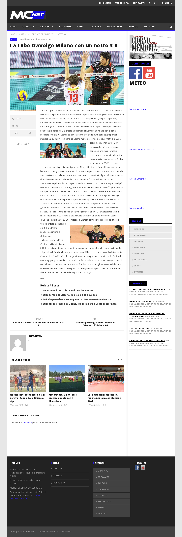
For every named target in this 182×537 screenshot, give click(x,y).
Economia (65, 26)
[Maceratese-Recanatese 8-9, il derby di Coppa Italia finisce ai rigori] (28, 378)
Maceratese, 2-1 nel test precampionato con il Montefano (63, 398)
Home (13, 26)
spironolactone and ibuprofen (147, 340)
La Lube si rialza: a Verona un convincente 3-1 (38, 322)
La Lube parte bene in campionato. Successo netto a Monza (77, 299)
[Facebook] (149, 2)
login (168, 3)
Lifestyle (150, 26)
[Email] (29, 340)
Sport (81, 26)
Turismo (133, 26)
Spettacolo (114, 26)
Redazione (42, 39)
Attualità (46, 26)
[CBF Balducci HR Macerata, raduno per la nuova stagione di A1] (106, 378)
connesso (27, 422)
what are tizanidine (141, 301)
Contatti (139, 3)
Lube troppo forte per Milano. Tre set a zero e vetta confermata (80, 303)
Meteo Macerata (137, 109)
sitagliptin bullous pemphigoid (147, 289)
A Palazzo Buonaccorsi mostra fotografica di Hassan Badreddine (149, 292)
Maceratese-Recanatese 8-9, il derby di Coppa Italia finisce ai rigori (27, 398)
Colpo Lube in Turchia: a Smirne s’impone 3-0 (68, 290)
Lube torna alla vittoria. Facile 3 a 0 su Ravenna (70, 294)
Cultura (96, 26)
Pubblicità (122, 3)
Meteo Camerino (137, 178)
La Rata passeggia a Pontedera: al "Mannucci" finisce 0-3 (95, 322)
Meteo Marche (136, 208)
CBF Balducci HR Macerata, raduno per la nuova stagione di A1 (104, 398)
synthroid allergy (140, 328)
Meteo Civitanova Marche (141, 149)
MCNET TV (28, 26)
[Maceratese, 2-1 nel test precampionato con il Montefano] (67, 378)
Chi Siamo (105, 3)
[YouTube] (154, 2)
